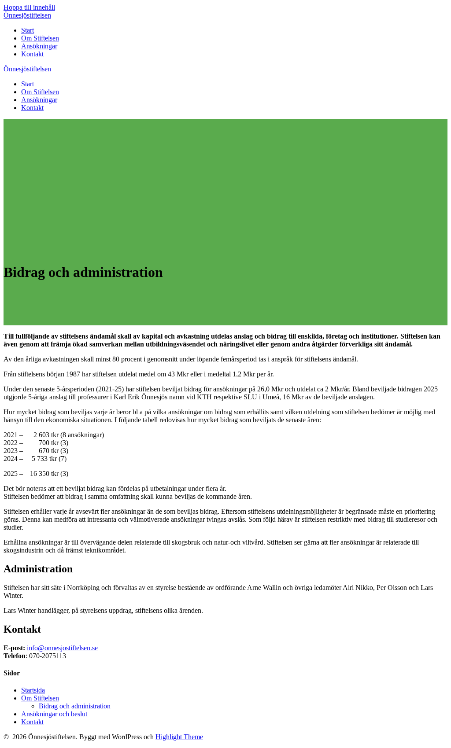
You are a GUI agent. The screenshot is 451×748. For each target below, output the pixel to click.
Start (27, 30)
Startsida (33, 690)
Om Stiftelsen (40, 38)
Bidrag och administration (75, 706)
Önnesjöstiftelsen (27, 15)
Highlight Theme (179, 737)
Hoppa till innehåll (29, 7)
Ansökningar (39, 46)
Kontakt (32, 54)
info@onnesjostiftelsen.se (62, 648)
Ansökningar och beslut (54, 714)
